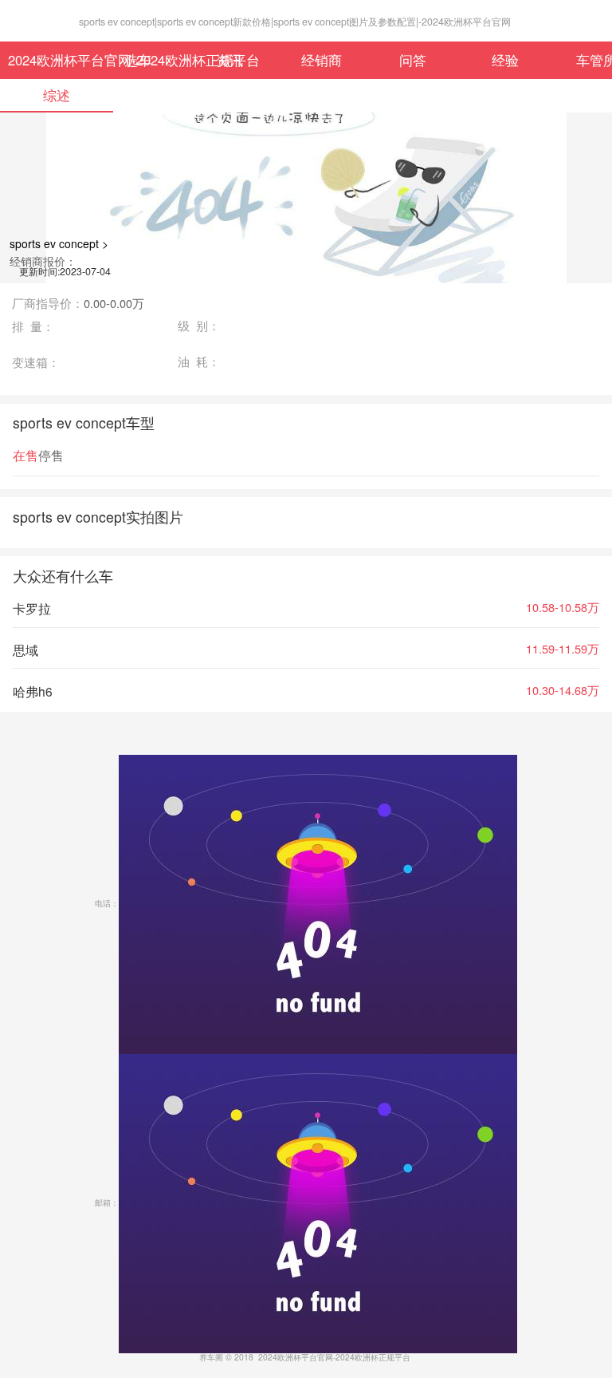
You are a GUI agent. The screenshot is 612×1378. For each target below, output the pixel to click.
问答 (412, 59)
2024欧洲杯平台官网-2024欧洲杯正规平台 (50, 59)
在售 (25, 455)
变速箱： (36, 362)
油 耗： (199, 362)
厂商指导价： (78, 303)
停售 (51, 455)
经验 (505, 59)
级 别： (199, 326)
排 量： (33, 327)
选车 (137, 59)
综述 (56, 95)
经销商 (321, 59)
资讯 (229, 59)
